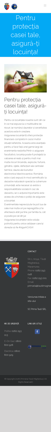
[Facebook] (37, 331)
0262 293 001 (39, 278)
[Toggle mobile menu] (45, 5)
